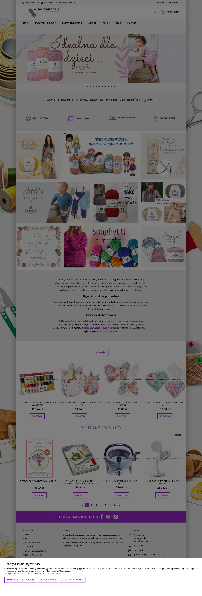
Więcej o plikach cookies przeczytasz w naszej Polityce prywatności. (32, 573)
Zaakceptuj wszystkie (72, 580)
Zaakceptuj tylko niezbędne (21, 580)
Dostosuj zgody (48, 580)
